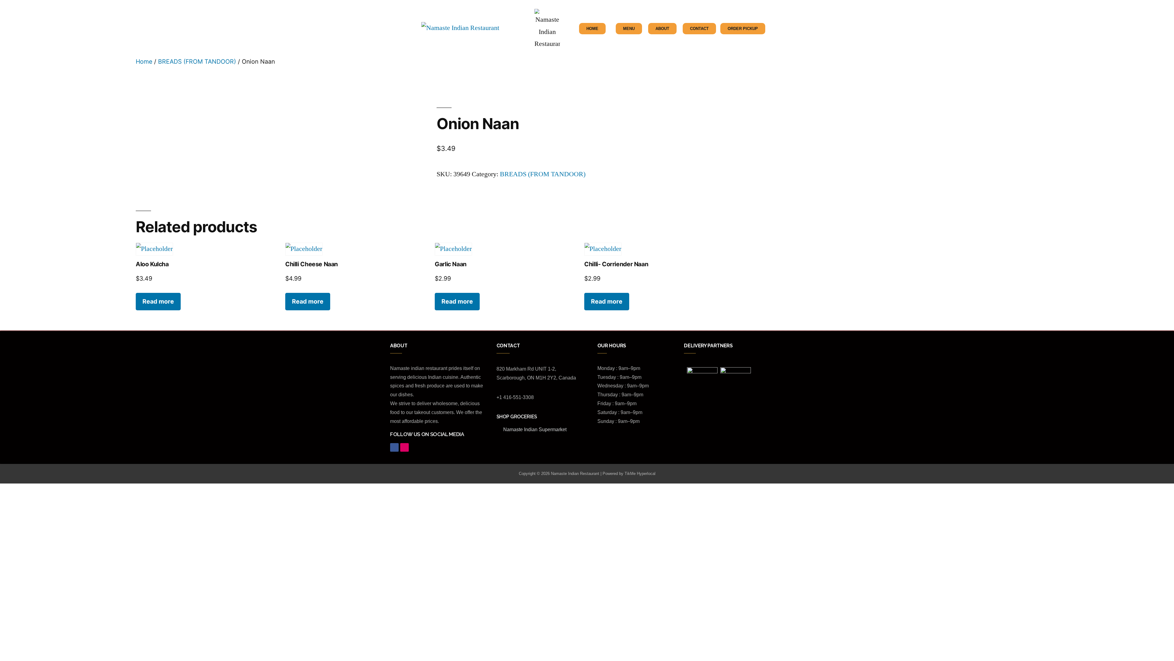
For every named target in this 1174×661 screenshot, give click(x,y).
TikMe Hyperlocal (640, 473)
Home (144, 61)
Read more (158, 301)
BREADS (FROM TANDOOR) (197, 61)
